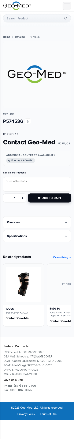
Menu (67, 6)
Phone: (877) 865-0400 (20, 385)
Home (6, 36)
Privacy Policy (26, 414)
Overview (13, 222)
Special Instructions (14, 172)
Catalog (20, 36)
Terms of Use (48, 414)
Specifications (17, 236)
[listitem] (23, 294)
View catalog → (62, 257)
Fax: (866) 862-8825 (18, 390)
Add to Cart (51, 197)
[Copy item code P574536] (28, 121)
